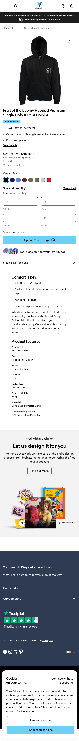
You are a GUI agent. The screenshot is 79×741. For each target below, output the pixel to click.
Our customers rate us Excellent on (28, 640)
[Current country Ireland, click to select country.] (71, 652)
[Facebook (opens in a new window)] (5, 652)
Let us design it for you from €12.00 (42, 251)
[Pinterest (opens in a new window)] (21, 652)
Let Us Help (10, 588)
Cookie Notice (25, 711)
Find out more (39, 470)
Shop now (54, 19)
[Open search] (16, 6)
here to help (26, 574)
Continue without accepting (62, 680)
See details (10, 145)
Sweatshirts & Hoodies (36, 28)
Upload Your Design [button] (37, 240)
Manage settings (40, 719)
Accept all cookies (41, 729)
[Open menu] (7, 5)
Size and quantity (14, 188)
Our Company (12, 598)
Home (6, 28)
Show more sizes (13, 232)
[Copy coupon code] (21, 20)
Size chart (69, 188)
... (17, 28)
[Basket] (71, 6)
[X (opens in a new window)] (16, 652)
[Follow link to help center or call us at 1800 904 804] (63, 6)
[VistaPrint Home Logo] (39, 6)
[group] (39, 212)
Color (11, 173)
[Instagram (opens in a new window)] (10, 652)
